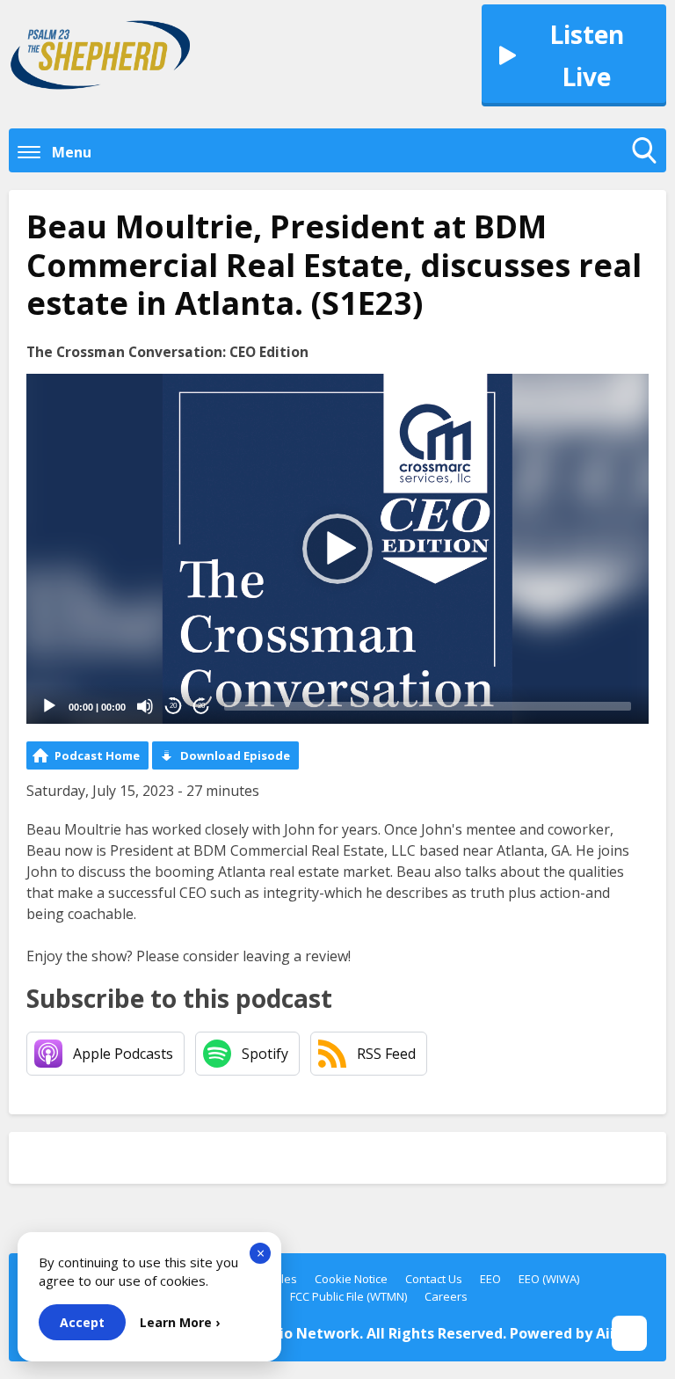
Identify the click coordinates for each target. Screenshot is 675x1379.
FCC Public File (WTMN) (348, 1296)
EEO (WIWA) (549, 1279)
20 (173, 706)
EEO (490, 1279)
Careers (446, 1296)
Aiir (608, 1333)
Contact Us (433, 1279)
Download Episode (235, 755)
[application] (337, 549)
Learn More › (180, 1322)
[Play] (49, 706)
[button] (337, 549)
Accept (82, 1322)
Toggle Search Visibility (648, 168)
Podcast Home (97, 755)
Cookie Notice (351, 1279)
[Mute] (145, 706)
